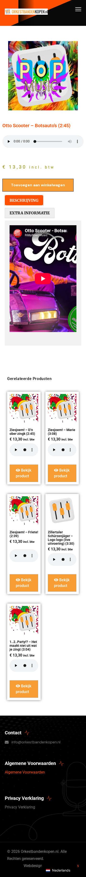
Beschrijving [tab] (24, 200)
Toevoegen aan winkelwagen (38, 185)
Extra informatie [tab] (30, 213)
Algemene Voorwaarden (25, 772)
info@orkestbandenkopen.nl (35, 742)
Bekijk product (23, 473)
